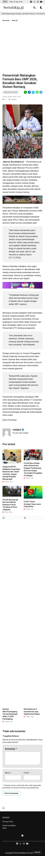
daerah (15, 20)
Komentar (11, 749)
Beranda (5, 20)
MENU (5, 1)
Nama (8, 773)
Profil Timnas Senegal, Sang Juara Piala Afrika (32, 504)
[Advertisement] (22, 47)
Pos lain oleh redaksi (20, 433)
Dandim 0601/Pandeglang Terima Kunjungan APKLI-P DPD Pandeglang (10, 714)
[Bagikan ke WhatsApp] (37, 92)
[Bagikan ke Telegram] (40, 92)
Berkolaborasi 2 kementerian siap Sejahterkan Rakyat (32, 711)
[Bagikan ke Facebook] (29, 92)
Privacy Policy (7, 822)
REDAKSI (6, 818)
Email (26, 773)
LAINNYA (37, 852)
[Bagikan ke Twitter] (33, 92)
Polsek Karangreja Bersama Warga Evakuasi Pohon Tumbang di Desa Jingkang (10, 505)
